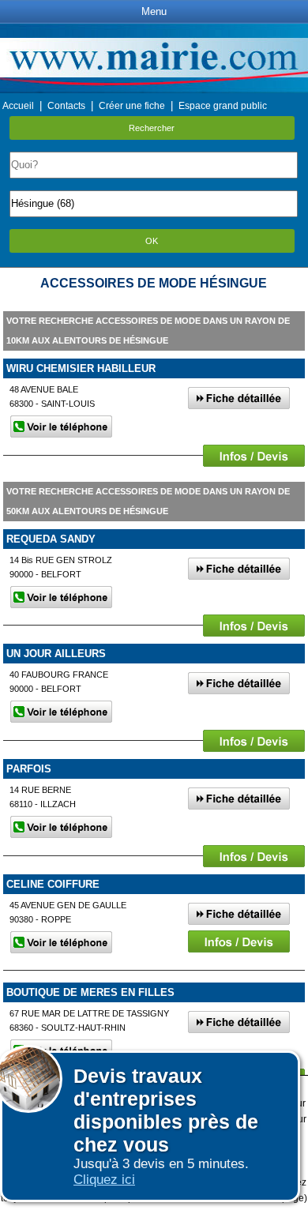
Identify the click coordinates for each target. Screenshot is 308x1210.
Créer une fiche (132, 105)
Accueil (18, 105)
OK (151, 241)
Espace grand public (222, 105)
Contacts (66, 105)
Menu (154, 11)
